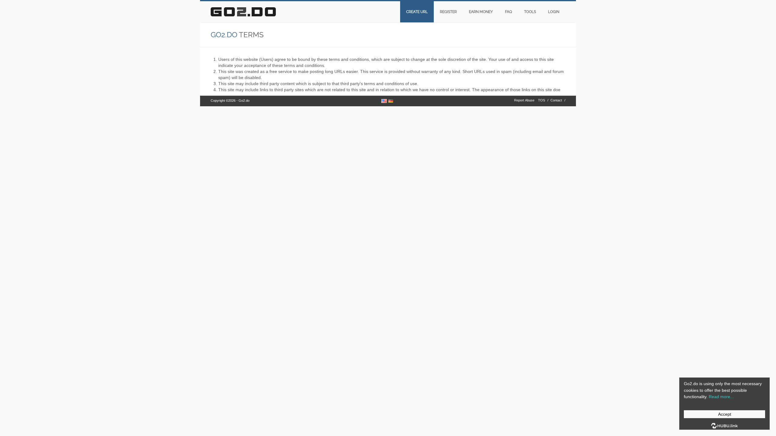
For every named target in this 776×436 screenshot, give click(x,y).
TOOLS (530, 12)
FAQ (508, 12)
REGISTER (448, 12)
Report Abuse (524, 100)
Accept (724, 414)
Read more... (721, 396)
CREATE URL (417, 12)
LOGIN (553, 12)
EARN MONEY (481, 12)
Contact (556, 100)
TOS (541, 100)
